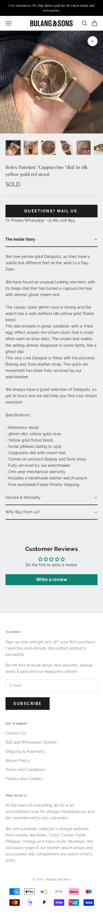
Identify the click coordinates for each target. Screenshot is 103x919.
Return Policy (17, 760)
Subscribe (27, 703)
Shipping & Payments (25, 751)
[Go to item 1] (13, 147)
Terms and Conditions (25, 769)
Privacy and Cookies (24, 778)
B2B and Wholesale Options (31, 742)
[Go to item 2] (30, 147)
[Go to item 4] (66, 147)
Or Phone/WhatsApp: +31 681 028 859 (40, 220)
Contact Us (15, 733)
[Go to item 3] (48, 147)
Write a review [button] (51, 579)
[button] (51, 239)
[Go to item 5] (83, 147)
